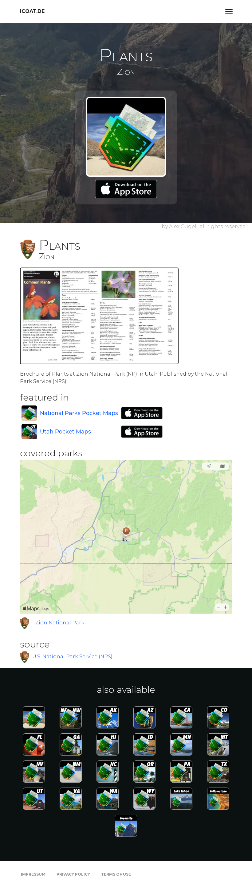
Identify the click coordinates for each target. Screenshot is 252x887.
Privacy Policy (73, 874)
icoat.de (32, 11)
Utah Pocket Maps (65, 431)
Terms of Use (116, 874)
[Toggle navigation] (229, 11)
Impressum (33, 874)
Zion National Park (59, 623)
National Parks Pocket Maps (79, 413)
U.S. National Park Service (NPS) (72, 656)
